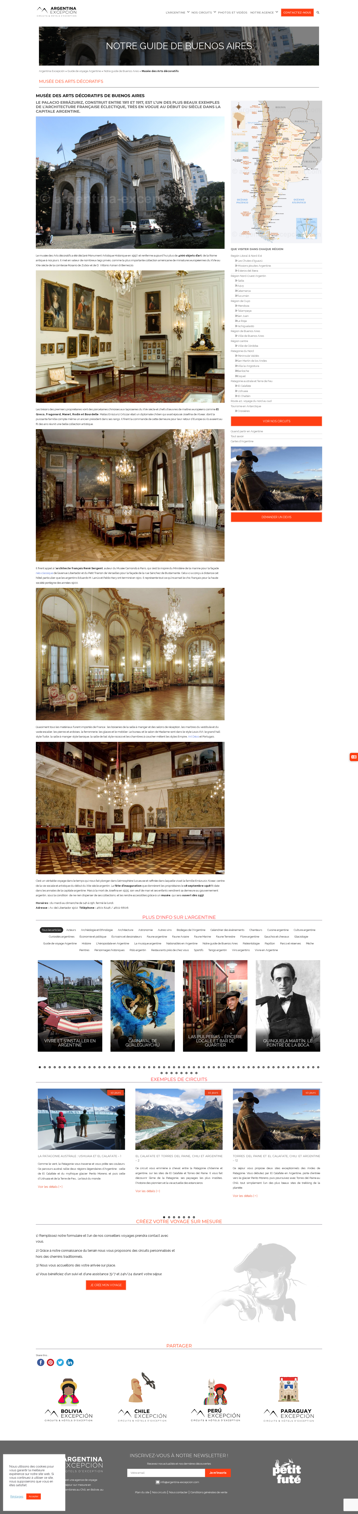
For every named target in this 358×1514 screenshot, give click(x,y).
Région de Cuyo (240, 301)
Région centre (239, 341)
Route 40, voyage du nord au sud (251, 401)
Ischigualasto (245, 326)
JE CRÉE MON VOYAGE (105, 1285)
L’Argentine (175, 12)
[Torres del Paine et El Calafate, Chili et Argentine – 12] (276, 1119)
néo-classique (44, 573)
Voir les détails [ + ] (50, 1186)
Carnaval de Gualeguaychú (143, 1043)
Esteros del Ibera (247, 270)
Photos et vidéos (232, 12)
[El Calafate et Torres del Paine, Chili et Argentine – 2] (179, 1119)
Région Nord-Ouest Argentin (248, 275)
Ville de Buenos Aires (250, 335)
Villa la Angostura (248, 366)
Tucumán (243, 295)
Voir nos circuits (276, 421)
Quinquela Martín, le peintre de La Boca (287, 1043)
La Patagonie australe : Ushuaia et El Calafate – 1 (79, 1156)
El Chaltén (243, 396)
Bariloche (243, 370)
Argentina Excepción (52, 71)
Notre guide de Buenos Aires (179, 45)
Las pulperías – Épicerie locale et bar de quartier (215, 1041)
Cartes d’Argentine (242, 441)
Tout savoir (237, 436)
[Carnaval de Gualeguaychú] (142, 1005)
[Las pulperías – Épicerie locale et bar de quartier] (215, 1005)
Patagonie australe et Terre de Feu (251, 381)
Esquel (241, 376)
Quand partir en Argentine (247, 431)
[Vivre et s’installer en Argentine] (70, 1005)
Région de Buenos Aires (245, 331)
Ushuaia (242, 391)
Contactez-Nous (297, 12)
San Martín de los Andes (252, 360)
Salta (240, 280)
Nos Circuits (201, 12)
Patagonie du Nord (242, 351)
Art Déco (193, 736)
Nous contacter (178, 1492)
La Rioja (242, 320)
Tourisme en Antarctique (246, 406)
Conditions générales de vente (208, 1492)
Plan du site (142, 1492)
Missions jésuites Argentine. (254, 265)
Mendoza (243, 305)
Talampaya (244, 310)
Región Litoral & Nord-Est (246, 255)
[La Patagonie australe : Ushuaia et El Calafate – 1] (81, 1119)
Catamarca (244, 290)
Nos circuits (159, 1492)
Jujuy (240, 285)
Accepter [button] (33, 1496)
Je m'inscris (217, 1472)
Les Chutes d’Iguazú (249, 260)
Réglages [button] (16, 1496)
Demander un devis (276, 517)
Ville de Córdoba (247, 345)
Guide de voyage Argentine (84, 71)
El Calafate (244, 385)
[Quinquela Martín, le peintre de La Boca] (288, 1005)
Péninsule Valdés (248, 355)
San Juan (243, 315)
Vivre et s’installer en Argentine (70, 1043)
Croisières (243, 411)
